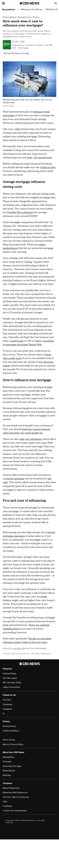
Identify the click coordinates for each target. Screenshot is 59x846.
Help (5, 801)
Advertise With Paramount (15, 792)
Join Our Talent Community (16, 797)
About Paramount (11, 788)
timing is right (48, 167)
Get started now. (42, 157)
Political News (9, 673)
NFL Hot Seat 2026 (12, 683)
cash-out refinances (30, 439)
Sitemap (7, 775)
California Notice (11, 731)
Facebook (7, 704)
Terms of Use (9, 740)
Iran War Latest (10, 678)
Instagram (7, 709)
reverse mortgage (14, 478)
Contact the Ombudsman (15, 810)
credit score (17, 341)
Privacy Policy (9, 726)
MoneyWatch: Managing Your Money (21, 17)
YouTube (7, 700)
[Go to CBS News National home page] (29, 3)
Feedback (7, 806)
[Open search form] (55, 3)
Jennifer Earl (19, 648)
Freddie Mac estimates (20, 212)
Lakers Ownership (11, 687)
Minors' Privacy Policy (13, 744)
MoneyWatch (8, 9)
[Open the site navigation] (11, 3)
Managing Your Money (31, 9)
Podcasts (7, 762)
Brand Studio (9, 771)
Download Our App (12, 766)
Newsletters (8, 757)
